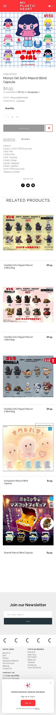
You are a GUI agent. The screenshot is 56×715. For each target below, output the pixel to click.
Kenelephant (10, 74)
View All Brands (34, 668)
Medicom (32, 660)
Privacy (6, 658)
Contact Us (7, 668)
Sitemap (6, 666)
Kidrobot (31, 652)
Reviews (25, 139)
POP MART (32, 657)
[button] (28, 92)
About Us (6, 653)
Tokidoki (31, 662)
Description (9, 139)
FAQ (4, 656)
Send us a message (11, 678)
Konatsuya (32, 665)
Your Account (8, 663)
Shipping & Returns (11, 661)
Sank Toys (32, 655)
